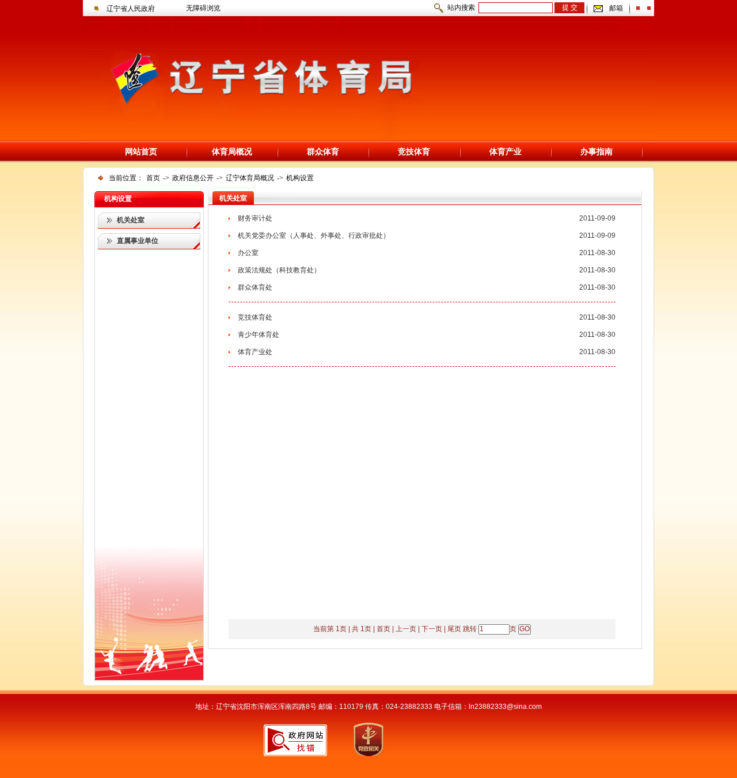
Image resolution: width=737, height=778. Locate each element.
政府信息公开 (193, 178)
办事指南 (596, 151)
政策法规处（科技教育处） (279, 270)
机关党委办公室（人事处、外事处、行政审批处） (314, 235)
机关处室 (131, 220)
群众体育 (323, 151)
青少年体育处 (258, 335)
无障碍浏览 (203, 8)
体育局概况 (232, 151)
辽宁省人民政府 (131, 9)
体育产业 (505, 151)
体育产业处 (255, 352)
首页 (153, 178)
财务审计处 (255, 218)
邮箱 (616, 8)
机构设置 (300, 178)
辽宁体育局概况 (250, 178)
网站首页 (141, 151)
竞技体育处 (255, 317)
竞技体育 (414, 151)
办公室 (248, 253)
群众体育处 (255, 287)
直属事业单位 (137, 241)
